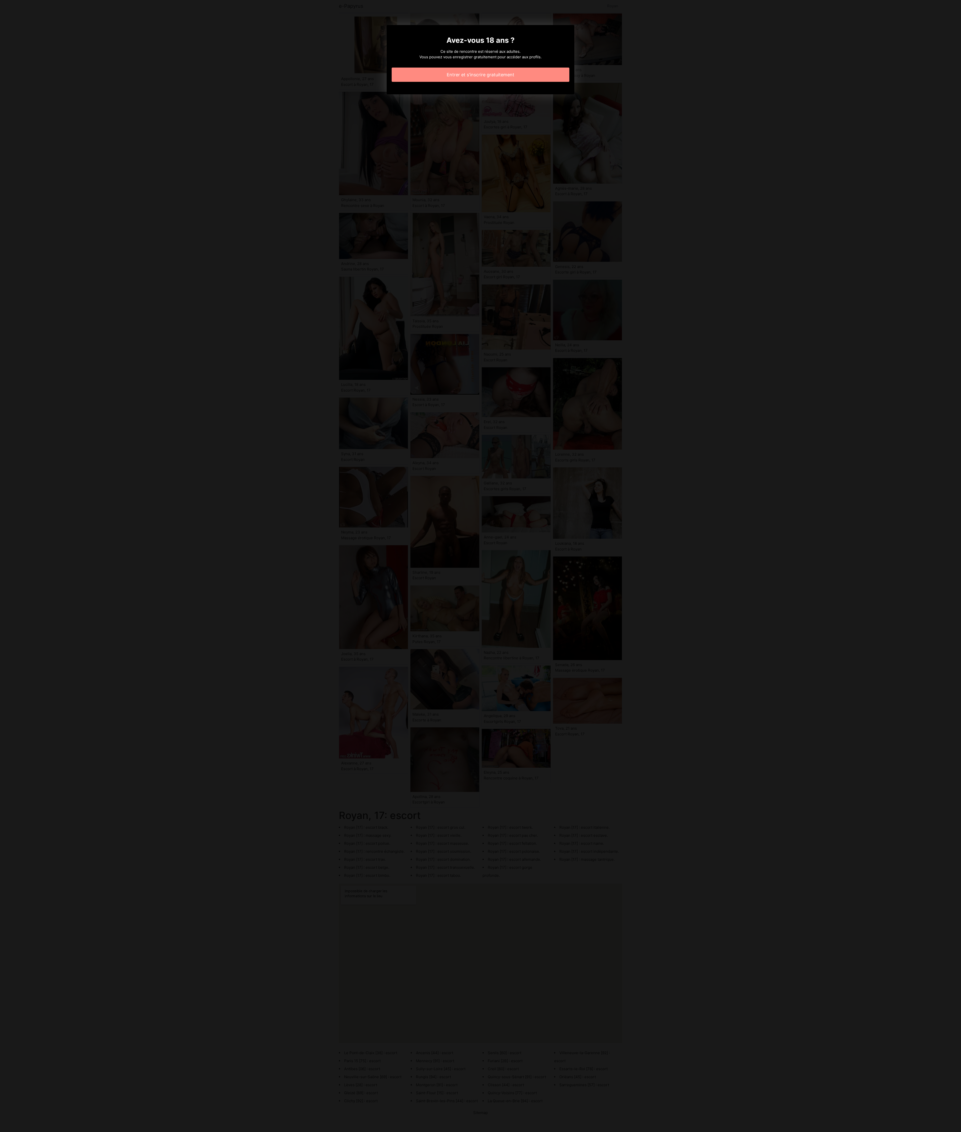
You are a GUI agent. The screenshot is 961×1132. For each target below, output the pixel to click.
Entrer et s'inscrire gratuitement (480, 74)
